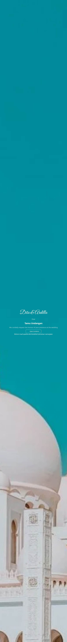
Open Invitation (34, 331)
